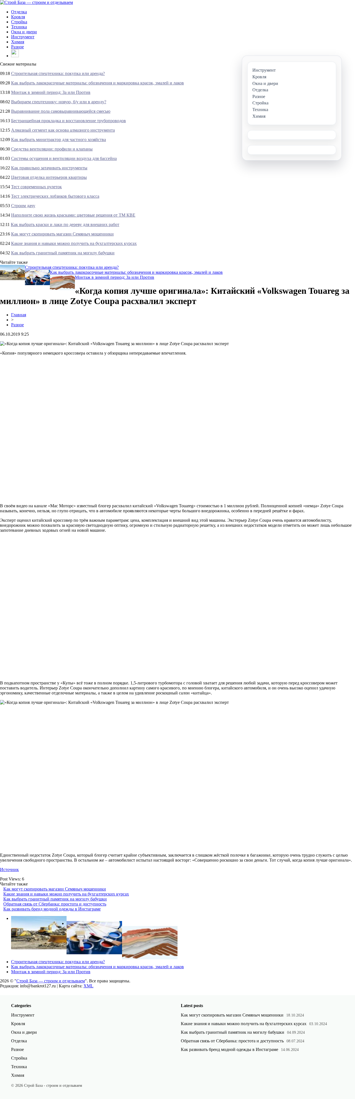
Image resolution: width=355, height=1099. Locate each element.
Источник (9, 869)
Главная (18, 314)
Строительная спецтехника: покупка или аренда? (58, 73)
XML (88, 985)
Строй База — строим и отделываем (50, 980)
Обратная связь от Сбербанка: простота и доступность (54, 904)
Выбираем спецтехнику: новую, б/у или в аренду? (58, 101)
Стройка (19, 21)
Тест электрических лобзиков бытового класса (55, 196)
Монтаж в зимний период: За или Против (50, 92)
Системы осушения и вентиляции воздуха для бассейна (64, 158)
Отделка (19, 11)
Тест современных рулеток (36, 186)
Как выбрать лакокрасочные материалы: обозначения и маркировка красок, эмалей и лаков (97, 83)
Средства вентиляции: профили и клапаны (52, 149)
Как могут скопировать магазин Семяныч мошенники (62, 234)
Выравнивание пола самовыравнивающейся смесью (60, 111)
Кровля (18, 16)
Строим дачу (23, 205)
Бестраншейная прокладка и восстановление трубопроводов (68, 120)
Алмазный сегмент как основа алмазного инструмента (63, 130)
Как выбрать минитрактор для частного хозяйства (58, 139)
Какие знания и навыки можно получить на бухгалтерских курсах (74, 243)
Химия (17, 41)
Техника (19, 26)
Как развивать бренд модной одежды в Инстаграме (52, 909)
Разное (17, 46)
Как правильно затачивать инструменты (49, 167)
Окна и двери (24, 31)
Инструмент (22, 36)
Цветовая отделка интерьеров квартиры (49, 177)
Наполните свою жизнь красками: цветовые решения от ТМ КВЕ (73, 215)
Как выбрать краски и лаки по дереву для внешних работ (65, 224)
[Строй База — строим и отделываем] (36, 2)
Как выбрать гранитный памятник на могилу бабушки (63, 252)
